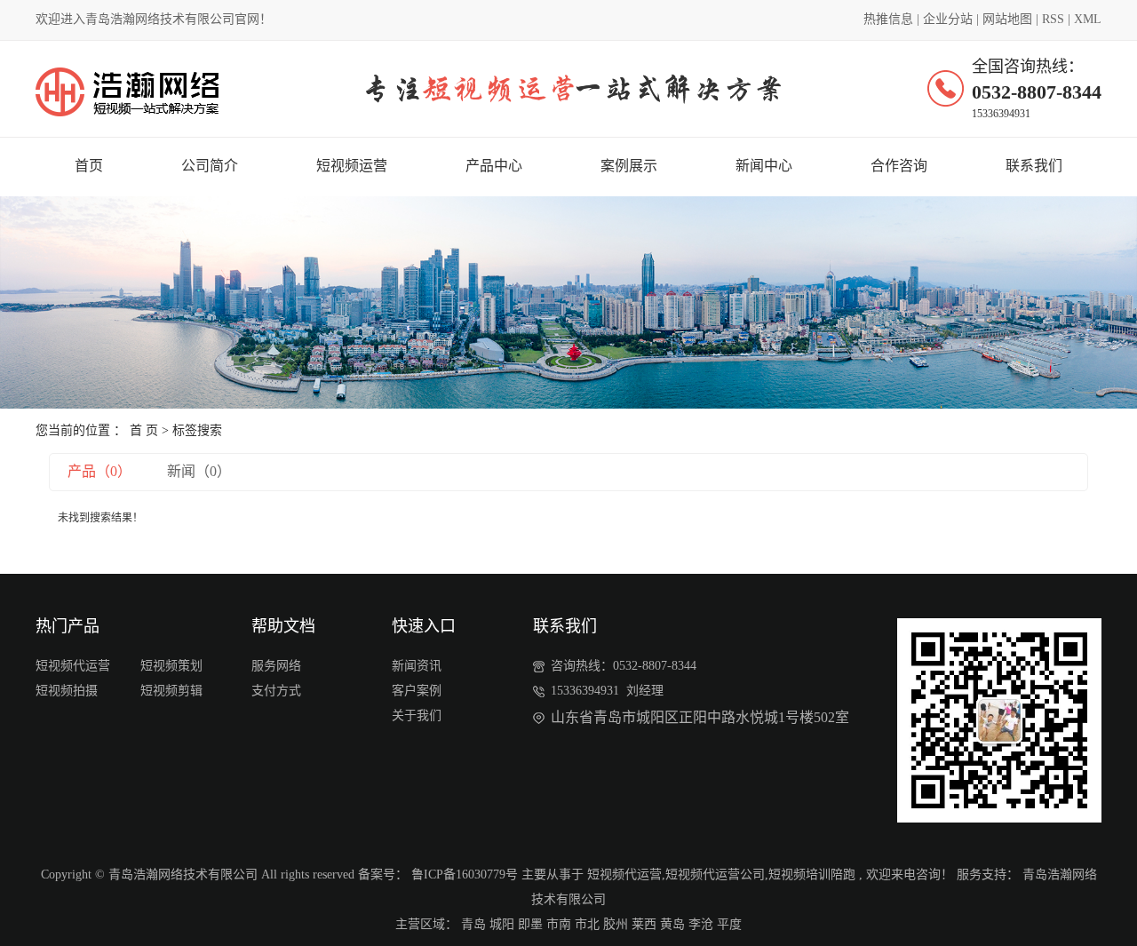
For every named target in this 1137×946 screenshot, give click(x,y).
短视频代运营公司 (715, 874)
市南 (558, 924)
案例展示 (628, 165)
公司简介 (209, 165)
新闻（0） (199, 471)
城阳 (501, 924)
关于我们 (416, 715)
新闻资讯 (416, 665)
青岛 (473, 924)
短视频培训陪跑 (811, 874)
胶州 (615, 924)
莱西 (644, 924)
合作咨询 (899, 165)
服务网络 (276, 665)
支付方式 (276, 690)
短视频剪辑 (171, 690)
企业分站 (948, 19)
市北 (587, 924)
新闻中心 (763, 165)
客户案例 (416, 690)
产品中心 (493, 165)
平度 (729, 924)
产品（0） (99, 471)
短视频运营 (351, 165)
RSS (1053, 19)
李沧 (700, 924)
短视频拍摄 (67, 690)
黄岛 (672, 924)
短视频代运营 (73, 665)
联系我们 (1034, 165)
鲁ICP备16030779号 (464, 874)
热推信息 (888, 19)
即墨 (530, 924)
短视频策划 (171, 665)
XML (1087, 19)
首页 (89, 165)
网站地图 (1007, 19)
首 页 (144, 430)
